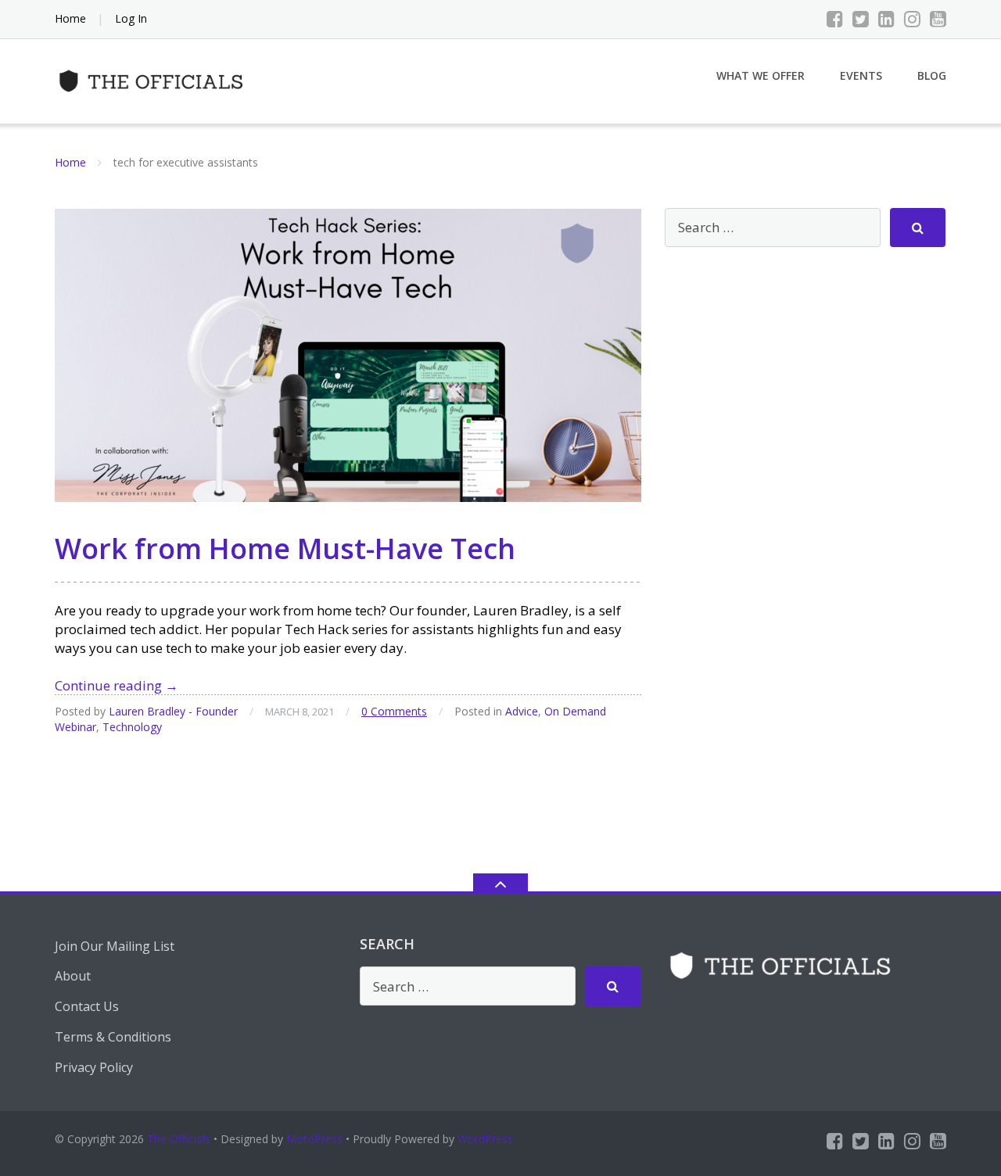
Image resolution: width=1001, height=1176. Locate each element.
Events (861, 75)
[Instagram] (912, 18)
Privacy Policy (94, 1067)
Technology (132, 726)
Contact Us (87, 1006)
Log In (131, 18)
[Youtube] (938, 18)
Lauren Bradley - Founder (173, 711)
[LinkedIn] (886, 18)
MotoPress (314, 1138)
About (73, 975)
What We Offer (760, 75)
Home (70, 18)
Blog (931, 75)
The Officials (178, 1138)
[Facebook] (835, 18)
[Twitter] (860, 18)
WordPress (485, 1138)
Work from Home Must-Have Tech (285, 548)
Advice (521, 711)
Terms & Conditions (113, 1036)
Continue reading (116, 685)
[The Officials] (155, 79)
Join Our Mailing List (114, 946)
